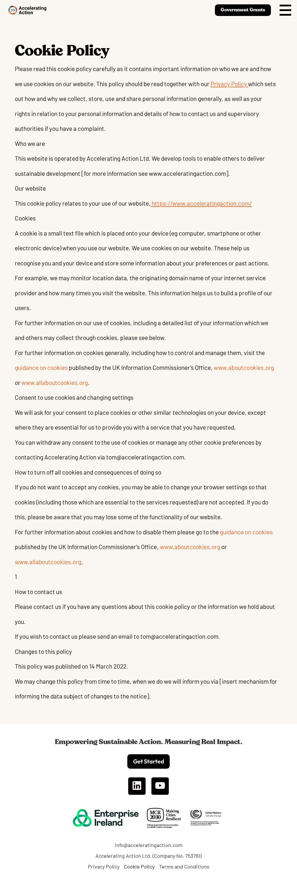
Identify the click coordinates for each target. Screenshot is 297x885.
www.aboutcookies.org (243, 367)
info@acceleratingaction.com (148, 845)
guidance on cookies (41, 367)
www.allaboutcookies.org (54, 382)
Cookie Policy (139, 866)
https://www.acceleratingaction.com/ (201, 203)
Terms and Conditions (184, 866)
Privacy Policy (229, 83)
